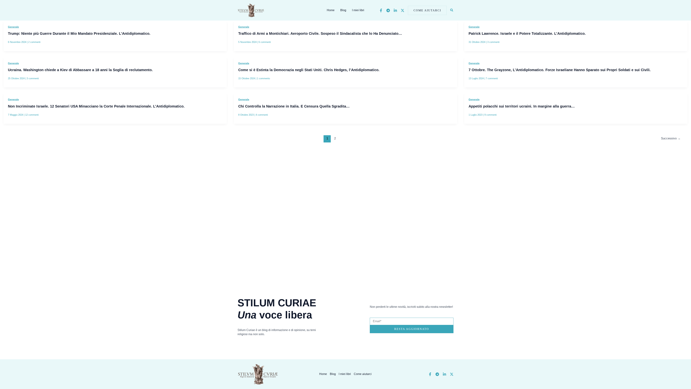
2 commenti (34, 42)
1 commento (263, 78)
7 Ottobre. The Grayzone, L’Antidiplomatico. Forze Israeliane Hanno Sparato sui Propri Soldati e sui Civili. (560, 70)
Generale (13, 26)
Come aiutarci (363, 373)
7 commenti (492, 78)
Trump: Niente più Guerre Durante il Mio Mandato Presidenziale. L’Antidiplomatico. (79, 33)
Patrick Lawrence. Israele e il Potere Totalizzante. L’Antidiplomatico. (527, 33)
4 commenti (262, 114)
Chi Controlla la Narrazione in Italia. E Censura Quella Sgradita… (294, 106)
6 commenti (265, 42)
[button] (427, 10)
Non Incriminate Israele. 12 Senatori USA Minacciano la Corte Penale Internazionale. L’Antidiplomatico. (96, 106)
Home (331, 10)
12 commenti (32, 114)
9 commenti (490, 114)
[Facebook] (381, 10)
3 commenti (493, 42)
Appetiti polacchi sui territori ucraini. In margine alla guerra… (522, 106)
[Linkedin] (395, 10)
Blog (343, 10)
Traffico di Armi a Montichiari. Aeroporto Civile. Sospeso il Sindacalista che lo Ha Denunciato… (320, 33)
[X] (402, 10)
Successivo (671, 138)
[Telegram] (388, 10)
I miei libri (358, 10)
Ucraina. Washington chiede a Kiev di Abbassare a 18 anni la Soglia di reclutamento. (80, 70)
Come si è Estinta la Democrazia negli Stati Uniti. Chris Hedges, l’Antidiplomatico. (309, 70)
